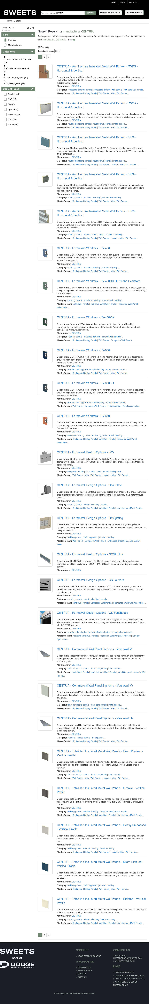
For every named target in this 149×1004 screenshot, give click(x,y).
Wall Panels (104, 93)
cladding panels (75, 197)
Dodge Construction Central (130, 978)
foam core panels (99, 668)
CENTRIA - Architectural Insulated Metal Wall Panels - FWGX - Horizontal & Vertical (97, 105)
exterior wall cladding (111, 197)
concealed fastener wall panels (108, 89)
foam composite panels (78, 668)
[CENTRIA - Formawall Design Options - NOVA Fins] (45, 559)
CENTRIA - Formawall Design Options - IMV (85, 452)
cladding (71, 737)
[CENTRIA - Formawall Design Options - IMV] (45, 457)
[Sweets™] (20, 12)
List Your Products (124, 960)
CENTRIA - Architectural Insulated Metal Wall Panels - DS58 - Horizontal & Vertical (96, 139)
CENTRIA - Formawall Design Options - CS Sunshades (92, 613)
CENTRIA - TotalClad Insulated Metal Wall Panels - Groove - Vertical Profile (101, 790)
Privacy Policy (85, 970)
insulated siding (107, 848)
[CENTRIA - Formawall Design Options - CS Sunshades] (45, 618)
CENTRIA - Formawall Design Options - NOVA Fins (90, 554)
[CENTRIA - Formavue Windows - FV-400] (45, 253)
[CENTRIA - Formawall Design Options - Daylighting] (45, 523)
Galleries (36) (14, 114)
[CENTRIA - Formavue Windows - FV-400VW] (45, 322)
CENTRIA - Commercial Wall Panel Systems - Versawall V (94, 649)
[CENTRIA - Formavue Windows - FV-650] (45, 421)
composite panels (76, 471)
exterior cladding (109, 267)
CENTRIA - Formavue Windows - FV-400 (83, 248)
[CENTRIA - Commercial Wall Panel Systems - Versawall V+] (45, 690)
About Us (82, 977)
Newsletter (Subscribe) (89, 956)
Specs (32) (13, 109)
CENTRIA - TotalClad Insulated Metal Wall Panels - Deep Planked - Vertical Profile (100, 753)
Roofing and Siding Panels (84, 93)
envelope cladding (92, 197)
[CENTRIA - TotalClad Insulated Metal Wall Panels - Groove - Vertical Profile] (45, 793)
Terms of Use (84, 967)
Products (12, 40)
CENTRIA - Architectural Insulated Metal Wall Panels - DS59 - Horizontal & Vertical (96, 176)
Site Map (82, 973)
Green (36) (13, 124)
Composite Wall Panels (121, 340)
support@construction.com (127, 958)
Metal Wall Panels (119, 93)
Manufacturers (15, 45)
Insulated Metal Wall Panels (123, 164)
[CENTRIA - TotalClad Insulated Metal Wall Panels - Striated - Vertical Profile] (45, 904)
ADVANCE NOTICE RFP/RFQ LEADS (129, 975)
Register (133, 3)
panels (104, 504)
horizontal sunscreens (122, 632)
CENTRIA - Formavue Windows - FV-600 (83, 350)
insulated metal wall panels (109, 471)
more (70, 39)
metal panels (119, 123)
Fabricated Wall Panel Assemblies (123, 405)
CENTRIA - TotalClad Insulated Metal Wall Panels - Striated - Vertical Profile (101, 901)
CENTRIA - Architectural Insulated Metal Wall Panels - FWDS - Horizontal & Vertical (97, 68)
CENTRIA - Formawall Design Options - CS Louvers (90, 580)
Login (122, 3)
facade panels (83, 737)
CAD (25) (12, 99)
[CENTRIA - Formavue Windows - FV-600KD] (45, 388)
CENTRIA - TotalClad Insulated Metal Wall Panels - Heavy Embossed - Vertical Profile (101, 827)
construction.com (124, 972)
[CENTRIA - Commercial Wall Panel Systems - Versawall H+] (45, 723)
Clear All (30, 28)
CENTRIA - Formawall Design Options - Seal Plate (89, 485)
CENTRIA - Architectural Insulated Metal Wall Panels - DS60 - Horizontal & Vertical (96, 213)
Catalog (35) (13, 94)
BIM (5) (11, 104)
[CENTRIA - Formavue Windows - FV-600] (45, 355)
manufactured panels (115, 369)
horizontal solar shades (99, 632)
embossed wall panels (94, 234)
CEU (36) (12, 119)
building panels (74, 537)
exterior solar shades (77, 632)
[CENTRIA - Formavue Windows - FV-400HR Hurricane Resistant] (45, 286)
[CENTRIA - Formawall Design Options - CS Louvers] (45, 585)
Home (113, 3)
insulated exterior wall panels (113, 811)
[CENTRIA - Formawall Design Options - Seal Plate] (45, 490)
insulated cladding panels (79, 123)
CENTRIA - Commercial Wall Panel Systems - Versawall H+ (95, 718)
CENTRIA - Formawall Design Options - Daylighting (90, 518)
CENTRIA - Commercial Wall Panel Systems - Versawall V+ (95, 685)
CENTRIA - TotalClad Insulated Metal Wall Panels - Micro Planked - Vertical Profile (100, 864)
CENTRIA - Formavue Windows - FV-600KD (85, 383)
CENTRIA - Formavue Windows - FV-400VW (86, 317)
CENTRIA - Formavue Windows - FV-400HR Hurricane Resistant (98, 281)
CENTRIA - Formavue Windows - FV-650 (83, 416)
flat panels (90, 471)
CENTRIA (76, 86)
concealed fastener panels (80, 89)
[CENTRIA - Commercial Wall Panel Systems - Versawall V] (45, 654)
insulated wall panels (133, 89)
